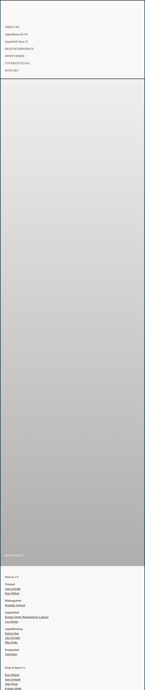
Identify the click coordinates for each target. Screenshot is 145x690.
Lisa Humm (11, 621)
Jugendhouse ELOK (16, 34)
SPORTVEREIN (14, 56)
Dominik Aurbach (15, 605)
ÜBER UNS (12, 27)
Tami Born (11, 654)
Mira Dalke (11, 642)
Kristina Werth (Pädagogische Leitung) (26, 617)
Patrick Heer (12, 633)
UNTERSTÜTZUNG (17, 63)
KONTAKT (12, 70)
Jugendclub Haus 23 (16, 41)
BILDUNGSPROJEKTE (19, 48)
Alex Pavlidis (12, 637)
